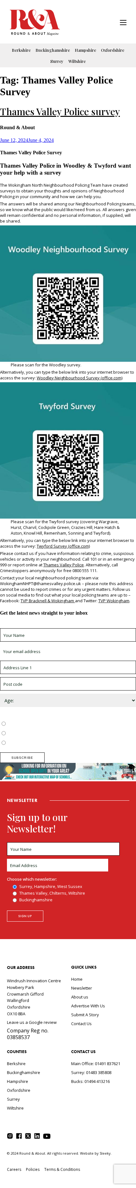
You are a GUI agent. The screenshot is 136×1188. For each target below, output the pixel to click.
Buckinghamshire (52, 50)
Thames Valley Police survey (60, 111)
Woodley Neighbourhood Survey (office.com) (79, 378)
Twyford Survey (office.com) (63, 546)
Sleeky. (106, 1153)
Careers (14, 1169)
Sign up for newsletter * (23, 625)
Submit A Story (85, 1015)
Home (77, 979)
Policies (33, 1169)
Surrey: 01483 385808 (91, 1072)
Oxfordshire (112, 50)
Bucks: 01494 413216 (90, 1081)
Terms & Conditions (62, 1169)
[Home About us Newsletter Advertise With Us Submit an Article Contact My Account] (123, 23)
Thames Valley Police (63, 565)
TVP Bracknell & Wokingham (48, 601)
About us (79, 997)
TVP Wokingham (113, 601)
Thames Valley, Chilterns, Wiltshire (40, 734)
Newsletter (81, 988)
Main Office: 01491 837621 (95, 1063)
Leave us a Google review (32, 1022)
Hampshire (85, 50)
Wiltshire (77, 61)
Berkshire (21, 50)
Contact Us (81, 1023)
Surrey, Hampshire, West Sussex (39, 724)
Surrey (57, 61)
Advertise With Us (88, 1006)
